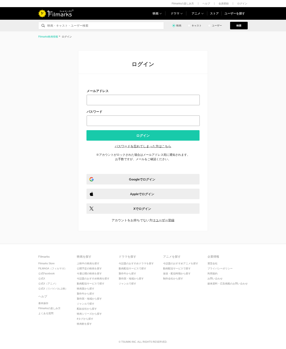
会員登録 (224, 3)
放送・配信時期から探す (177, 273)
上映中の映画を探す (88, 263)
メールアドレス (98, 91)
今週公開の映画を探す (89, 273)
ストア (214, 13)
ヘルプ (206, 3)
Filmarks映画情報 (48, 36)
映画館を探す (84, 323)
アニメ (196, 13)
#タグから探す (85, 318)
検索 (238, 25)
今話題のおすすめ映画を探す (93, 278)
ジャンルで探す (85, 303)
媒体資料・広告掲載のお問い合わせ (227, 283)
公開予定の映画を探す (89, 268)
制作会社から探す (173, 278)
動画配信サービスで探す (90, 283)
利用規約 (212, 273)
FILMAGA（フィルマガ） (52, 268)
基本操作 (43, 303)
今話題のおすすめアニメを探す (180, 263)
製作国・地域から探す (89, 298)
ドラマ (175, 13)
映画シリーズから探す (89, 313)
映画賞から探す (85, 288)
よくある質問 (45, 313)
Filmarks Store (46, 263)
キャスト (197, 25)
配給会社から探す (87, 308)
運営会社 (212, 263)
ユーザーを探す (234, 13)
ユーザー (217, 25)
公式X (41, 278)
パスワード (94, 111)
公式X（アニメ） (48, 283)
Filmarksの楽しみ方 (183, 3)
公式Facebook (46, 273)
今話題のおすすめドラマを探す (136, 263)
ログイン (242, 3)
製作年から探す (85, 293)
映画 (155, 13)
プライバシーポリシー (220, 268)
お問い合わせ (215, 278)
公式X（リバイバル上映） (53, 288)
